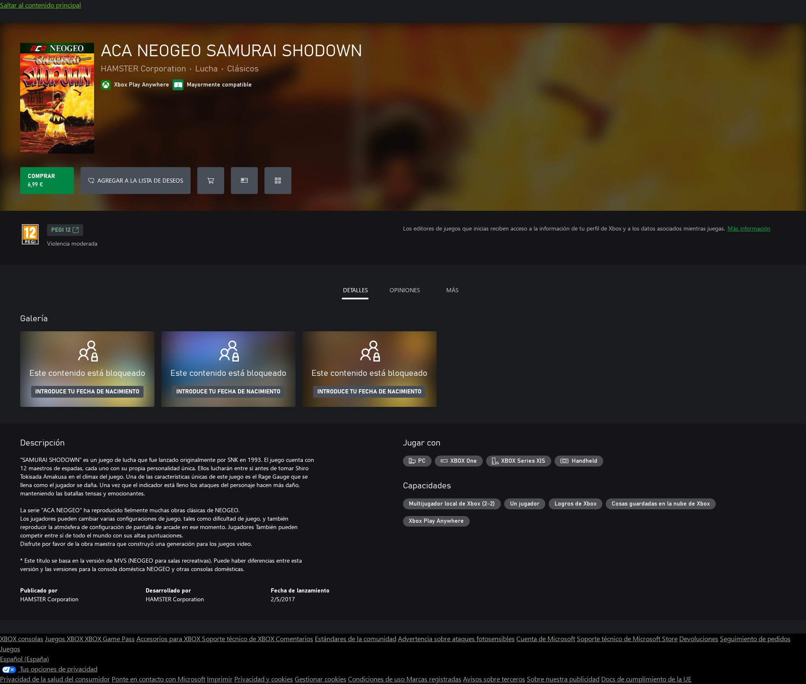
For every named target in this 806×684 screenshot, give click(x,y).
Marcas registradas (433, 678)
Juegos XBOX (65, 638)
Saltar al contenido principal (40, 4)
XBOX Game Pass (110, 638)
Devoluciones (698, 638)
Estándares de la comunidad (355, 638)
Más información (748, 228)
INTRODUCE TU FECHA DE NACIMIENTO (87, 392)
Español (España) (24, 658)
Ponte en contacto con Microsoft (158, 678)
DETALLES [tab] (355, 290)
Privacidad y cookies (263, 678)
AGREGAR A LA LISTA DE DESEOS (140, 180)
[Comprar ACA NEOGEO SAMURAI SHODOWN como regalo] (244, 180)
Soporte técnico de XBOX (239, 638)
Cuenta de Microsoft (545, 638)
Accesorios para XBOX (169, 638)
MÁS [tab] (452, 290)
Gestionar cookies (320, 678)
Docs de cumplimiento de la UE (646, 678)
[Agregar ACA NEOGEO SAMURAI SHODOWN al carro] (210, 180)
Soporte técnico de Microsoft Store (627, 638)
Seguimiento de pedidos (755, 638)
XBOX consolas (21, 638)
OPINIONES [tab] (405, 290)
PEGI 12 (61, 230)
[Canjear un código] (277, 180)
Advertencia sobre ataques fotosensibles (456, 638)
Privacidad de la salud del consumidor (55, 678)
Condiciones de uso (377, 678)
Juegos (10, 648)
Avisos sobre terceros (494, 678)
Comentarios (294, 638)
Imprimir (220, 678)
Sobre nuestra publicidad (563, 678)
